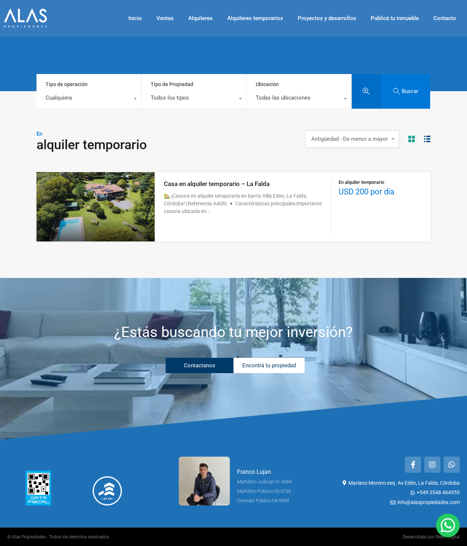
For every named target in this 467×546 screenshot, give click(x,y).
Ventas (165, 18)
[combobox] (88, 99)
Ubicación (267, 84)
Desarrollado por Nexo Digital (431, 536)
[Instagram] (432, 465)
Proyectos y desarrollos (327, 18)
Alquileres (200, 18)
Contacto (444, 18)
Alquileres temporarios (255, 18)
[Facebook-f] (413, 465)
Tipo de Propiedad (172, 84)
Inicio (135, 18)
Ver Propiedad (95, 227)
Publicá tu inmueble (395, 18)
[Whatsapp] (452, 465)
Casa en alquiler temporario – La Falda (217, 183)
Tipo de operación (67, 84)
